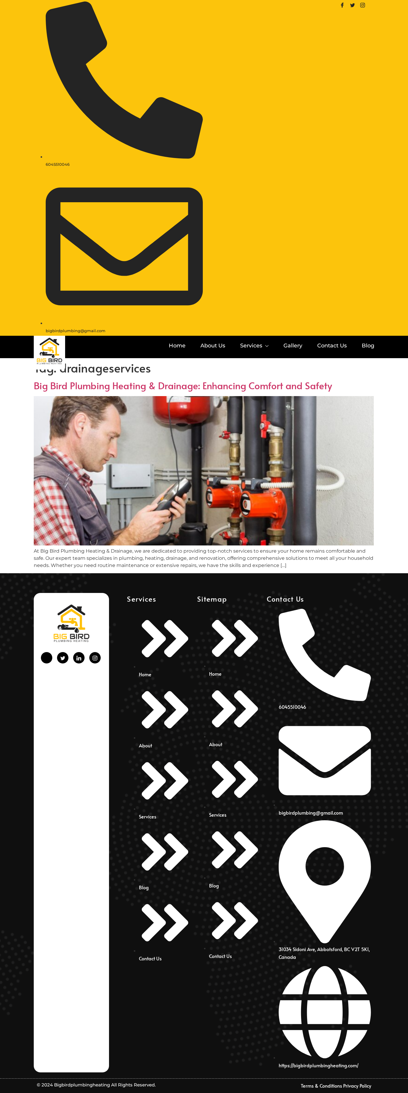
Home (177, 345)
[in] (79, 658)
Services (251, 345)
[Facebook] (344, 4)
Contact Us (332, 345)
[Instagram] (364, 4)
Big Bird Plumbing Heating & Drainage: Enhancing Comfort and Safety (183, 385)
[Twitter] (354, 4)
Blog (368, 345)
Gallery (292, 345)
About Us (212, 345)
